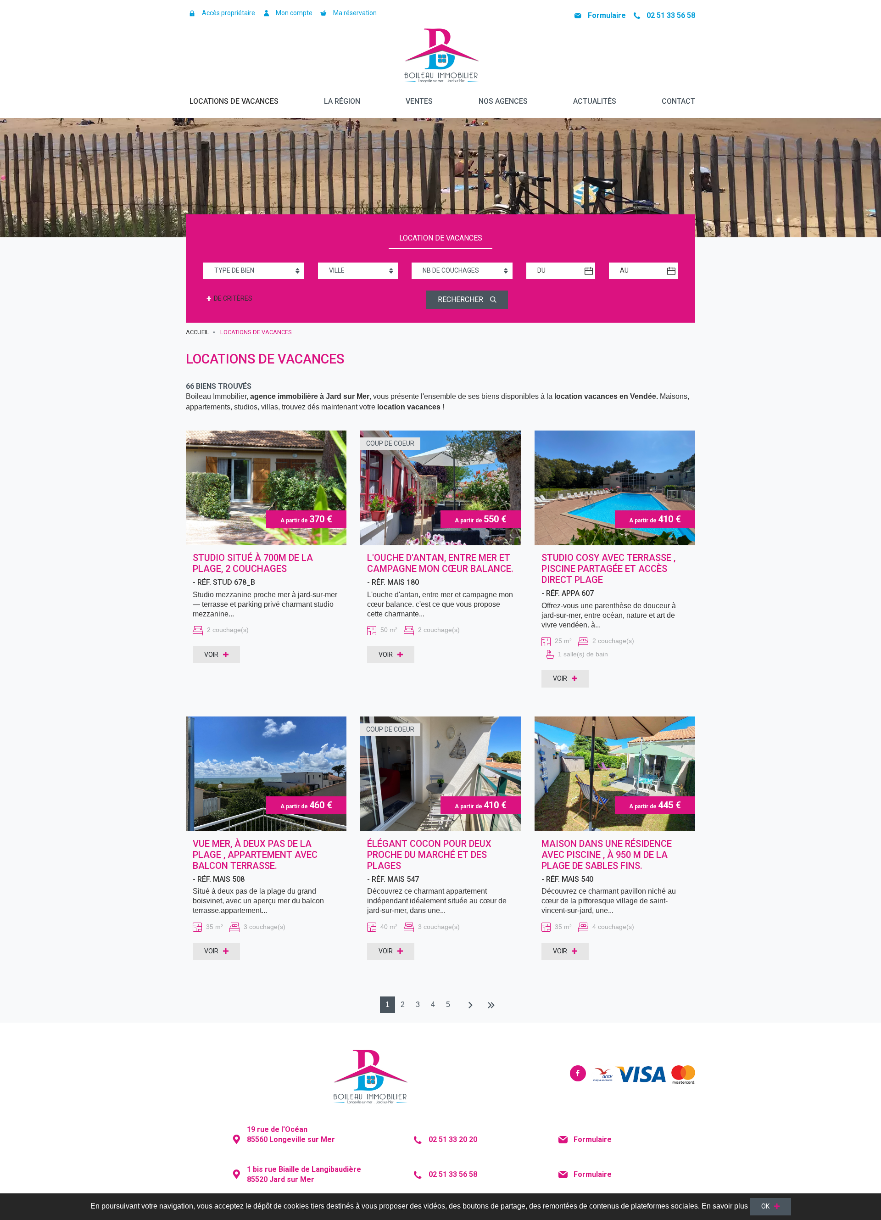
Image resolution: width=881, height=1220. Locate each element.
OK (765, 1206)
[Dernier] (491, 1005)
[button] (220, 13)
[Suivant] (468, 1005)
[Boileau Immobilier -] (440, 57)
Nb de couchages (451, 270)
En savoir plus (725, 1206)
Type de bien (234, 270)
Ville (337, 270)
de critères (229, 298)
